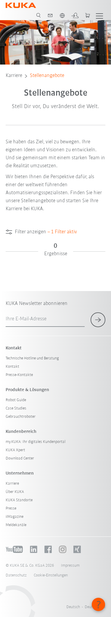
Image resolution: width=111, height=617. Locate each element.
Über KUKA (15, 492)
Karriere (14, 75)
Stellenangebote (47, 75)
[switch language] (62, 15)
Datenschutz (16, 575)
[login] (75, 15)
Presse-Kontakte (19, 375)
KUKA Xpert (15, 450)
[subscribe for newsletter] (98, 319)
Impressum (70, 565)
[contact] (50, 15)
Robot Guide (16, 400)
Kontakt (12, 366)
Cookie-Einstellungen (51, 575)
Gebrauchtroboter (21, 416)
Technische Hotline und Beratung (32, 358)
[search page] (38, 15)
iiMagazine (14, 517)
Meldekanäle (16, 525)
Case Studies (16, 408)
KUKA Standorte (19, 500)
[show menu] (99, 15)
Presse (11, 508)
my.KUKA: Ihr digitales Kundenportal (35, 442)
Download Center (20, 458)
